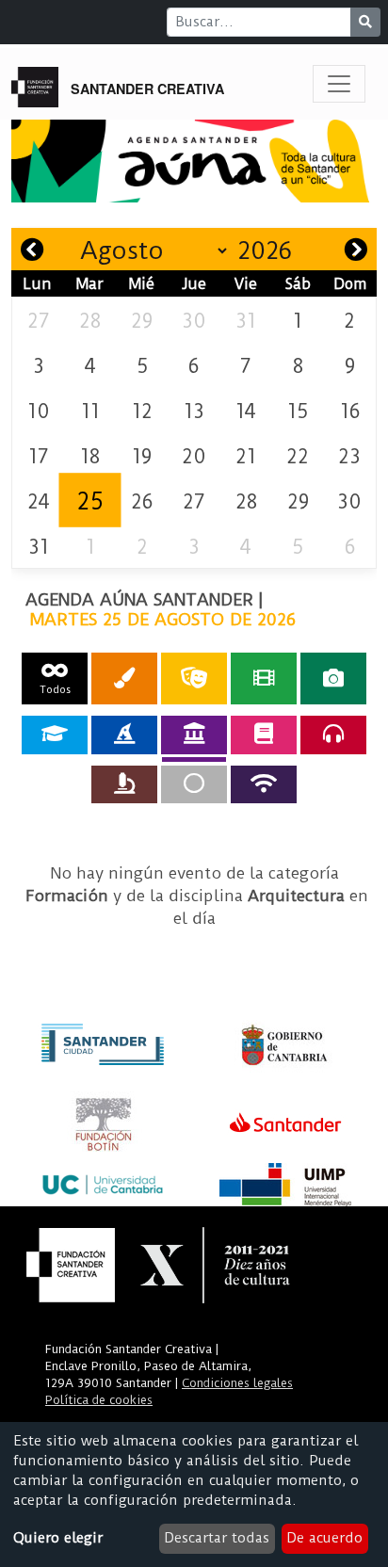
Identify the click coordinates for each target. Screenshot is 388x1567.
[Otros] (194, 784)
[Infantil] (124, 734)
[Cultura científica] (124, 784)
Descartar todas (216, 1537)
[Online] (264, 784)
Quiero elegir (58, 1537)
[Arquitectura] (194, 734)
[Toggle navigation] (339, 84)
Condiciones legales (237, 1383)
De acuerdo (324, 1537)
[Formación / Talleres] (55, 734)
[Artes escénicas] (194, 678)
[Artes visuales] (124, 678)
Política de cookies (99, 1400)
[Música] (333, 734)
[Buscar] (365, 22)
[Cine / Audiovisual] (264, 678)
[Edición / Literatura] (264, 734)
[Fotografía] (333, 678)
